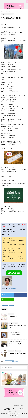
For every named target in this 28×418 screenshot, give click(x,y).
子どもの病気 (11, 305)
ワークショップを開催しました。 (12, 361)
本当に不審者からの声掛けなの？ (17, 353)
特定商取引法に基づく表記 (18, 405)
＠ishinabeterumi (12, 288)
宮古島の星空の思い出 (9, 360)
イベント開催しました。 (14, 316)
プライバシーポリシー (8, 405)
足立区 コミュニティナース (14, 411)
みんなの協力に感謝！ (14, 334)
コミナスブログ (5, 305)
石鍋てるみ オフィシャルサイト (14, 409)
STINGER (16, 415)
